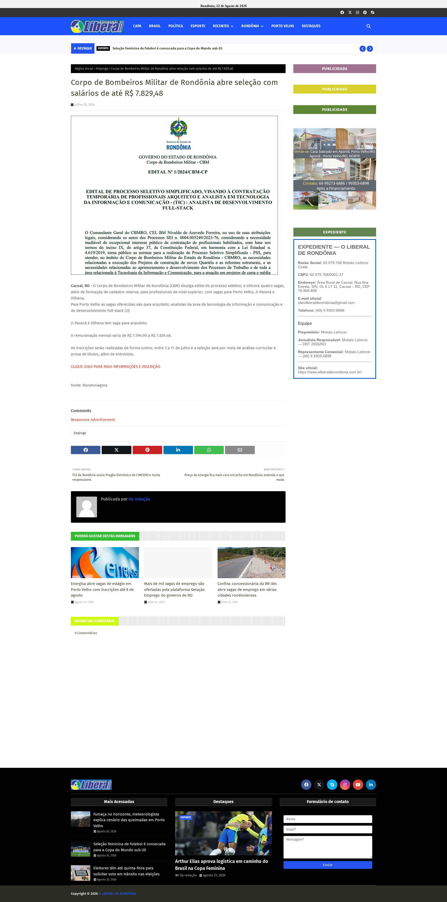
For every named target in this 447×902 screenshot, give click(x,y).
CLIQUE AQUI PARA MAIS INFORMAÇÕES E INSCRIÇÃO (115, 366)
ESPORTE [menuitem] (198, 26)
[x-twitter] (350, 12)
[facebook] (342, 12)
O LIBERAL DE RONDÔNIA (117, 894)
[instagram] (357, 12)
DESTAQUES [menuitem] (311, 26)
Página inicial (84, 68)
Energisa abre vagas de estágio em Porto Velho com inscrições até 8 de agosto (102, 589)
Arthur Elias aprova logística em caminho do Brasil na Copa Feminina (221, 864)
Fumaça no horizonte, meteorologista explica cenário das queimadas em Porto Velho (129, 820)
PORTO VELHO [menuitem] (282, 26)
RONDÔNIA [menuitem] (250, 26)
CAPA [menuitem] (137, 26)
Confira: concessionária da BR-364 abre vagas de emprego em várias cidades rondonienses (247, 589)
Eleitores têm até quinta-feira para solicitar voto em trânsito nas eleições (126, 871)
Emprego (102, 68)
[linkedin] (371, 784)
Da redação (139, 499)
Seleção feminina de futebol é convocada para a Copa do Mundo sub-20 (167, 48)
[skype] (372, 12)
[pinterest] (365, 12)
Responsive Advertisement (93, 420)
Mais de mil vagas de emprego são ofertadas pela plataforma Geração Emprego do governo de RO (174, 589)
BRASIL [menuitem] (155, 26)
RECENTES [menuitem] (221, 26)
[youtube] (358, 784)
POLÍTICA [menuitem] (175, 26)
